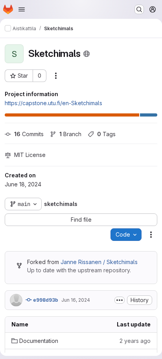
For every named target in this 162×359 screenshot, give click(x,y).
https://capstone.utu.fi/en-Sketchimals (53, 103)
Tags (106, 134)
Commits (29, 134)
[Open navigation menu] (21, 9)
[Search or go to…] (139, 9)
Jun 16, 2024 (75, 300)
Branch (70, 134)
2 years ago (135, 340)
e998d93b (45, 300)
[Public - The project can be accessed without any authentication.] (86, 54)
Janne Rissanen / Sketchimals (99, 262)
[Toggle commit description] (119, 300)
